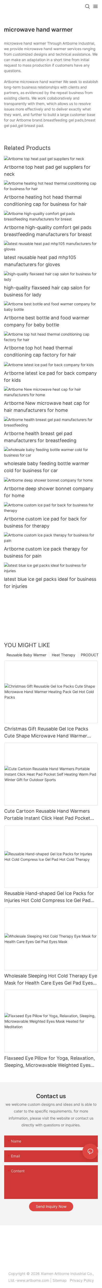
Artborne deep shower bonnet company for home (48, 492)
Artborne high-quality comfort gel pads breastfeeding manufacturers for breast (48, 231)
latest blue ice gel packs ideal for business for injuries (50, 582)
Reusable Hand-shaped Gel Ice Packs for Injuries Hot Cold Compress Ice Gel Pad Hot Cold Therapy (49, 897)
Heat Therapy (63, 655)
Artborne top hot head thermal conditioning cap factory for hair (40, 351)
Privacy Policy (81, 1280)
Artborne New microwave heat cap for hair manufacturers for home (47, 406)
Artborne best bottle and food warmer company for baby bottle (46, 321)
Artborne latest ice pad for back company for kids (50, 376)
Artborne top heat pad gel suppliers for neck (47, 170)
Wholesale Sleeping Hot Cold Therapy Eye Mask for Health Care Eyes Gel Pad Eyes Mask (50, 979)
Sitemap (61, 1280)
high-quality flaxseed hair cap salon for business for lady (47, 291)
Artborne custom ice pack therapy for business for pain (46, 552)
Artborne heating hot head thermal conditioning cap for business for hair (45, 200)
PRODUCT (90, 655)
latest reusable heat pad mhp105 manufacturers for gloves (40, 261)
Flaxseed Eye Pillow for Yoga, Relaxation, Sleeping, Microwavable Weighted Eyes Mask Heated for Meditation (49, 1062)
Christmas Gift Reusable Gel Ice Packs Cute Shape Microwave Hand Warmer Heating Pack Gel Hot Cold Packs (46, 732)
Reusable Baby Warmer (26, 655)
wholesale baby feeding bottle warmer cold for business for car (46, 467)
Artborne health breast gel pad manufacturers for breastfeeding (40, 437)
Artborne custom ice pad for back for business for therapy (45, 522)
